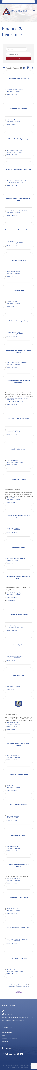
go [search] (19, 58)
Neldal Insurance (11, 714)
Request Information (9, 1038)
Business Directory (11, 985)
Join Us (4, 1035)
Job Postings (17, 986)
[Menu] (33, 11)
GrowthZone (26, 1067)
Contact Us (25, 986)
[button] (4, 68)
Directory (5, 1041)
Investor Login (7, 1032)
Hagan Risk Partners (12, 489)
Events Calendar (23, 985)
